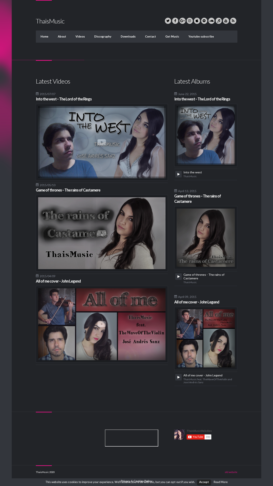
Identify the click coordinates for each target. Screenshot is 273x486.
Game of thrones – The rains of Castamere (68, 190)
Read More (221, 482)
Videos (80, 36)
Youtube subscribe (201, 36)
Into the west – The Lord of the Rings (64, 99)
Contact (150, 36)
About (62, 36)
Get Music (172, 36)
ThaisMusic (50, 21)
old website (231, 472)
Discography (102, 36)
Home (44, 36)
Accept (204, 482)
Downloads (128, 36)
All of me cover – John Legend (58, 281)
